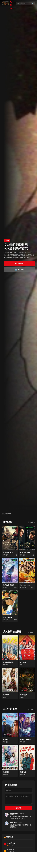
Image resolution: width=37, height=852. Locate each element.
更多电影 (31, 709)
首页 (3, 513)
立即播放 (19, 263)
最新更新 (8, 513)
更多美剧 (31, 632)
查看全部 (31, 522)
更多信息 (19, 270)
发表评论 (18, 808)
